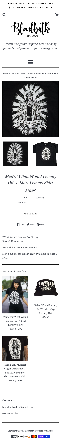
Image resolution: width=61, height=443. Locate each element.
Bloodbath (29, 431)
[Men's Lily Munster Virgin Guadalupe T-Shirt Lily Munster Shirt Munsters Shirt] (15, 348)
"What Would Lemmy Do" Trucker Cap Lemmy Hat (46, 309)
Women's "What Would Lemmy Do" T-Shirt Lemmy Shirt (15, 320)
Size (25, 197)
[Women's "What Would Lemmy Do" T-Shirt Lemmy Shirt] (15, 295)
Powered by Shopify (44, 431)
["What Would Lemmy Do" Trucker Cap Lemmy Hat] (46, 289)
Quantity (40, 197)
